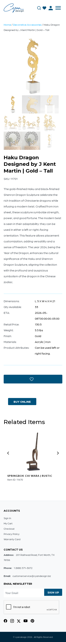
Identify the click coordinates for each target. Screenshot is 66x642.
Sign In (7, 518)
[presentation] (8, 453)
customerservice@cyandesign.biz (31, 575)
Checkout (9, 528)
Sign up (53, 592)
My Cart (8, 523)
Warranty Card (12, 539)
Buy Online (22, 401)
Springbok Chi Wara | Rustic (29, 475)
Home (7, 24)
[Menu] (58, 8)
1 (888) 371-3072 (23, 567)
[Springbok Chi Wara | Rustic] (33, 452)
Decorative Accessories (27, 24)
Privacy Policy (11, 533)
